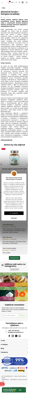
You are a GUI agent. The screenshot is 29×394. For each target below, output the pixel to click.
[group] (14, 163)
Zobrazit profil (14, 269)
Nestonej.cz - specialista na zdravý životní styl (14, 380)
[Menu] (26, 2)
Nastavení (14, 218)
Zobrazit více (14, 258)
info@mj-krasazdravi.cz (15, 332)
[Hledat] (16, 2)
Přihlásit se (22, 315)
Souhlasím (15, 213)
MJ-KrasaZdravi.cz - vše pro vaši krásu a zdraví (14, 377)
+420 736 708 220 (13, 331)
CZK (12, 2)
